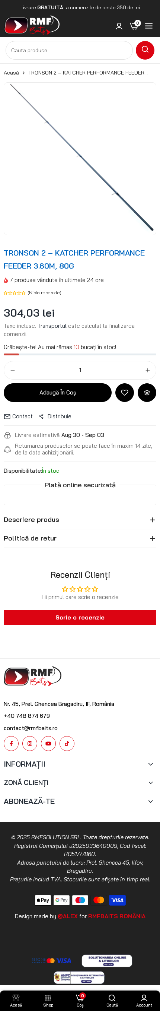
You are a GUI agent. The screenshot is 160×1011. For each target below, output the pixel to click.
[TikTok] (67, 743)
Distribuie (59, 416)
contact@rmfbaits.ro (31, 728)
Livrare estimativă (37, 435)
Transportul (52, 325)
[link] (119, 26)
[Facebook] (11, 743)
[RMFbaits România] (32, 26)
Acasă (11, 72)
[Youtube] (48, 743)
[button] (16, 292)
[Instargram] (29, 743)
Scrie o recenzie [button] (80, 617)
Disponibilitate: (23, 471)
